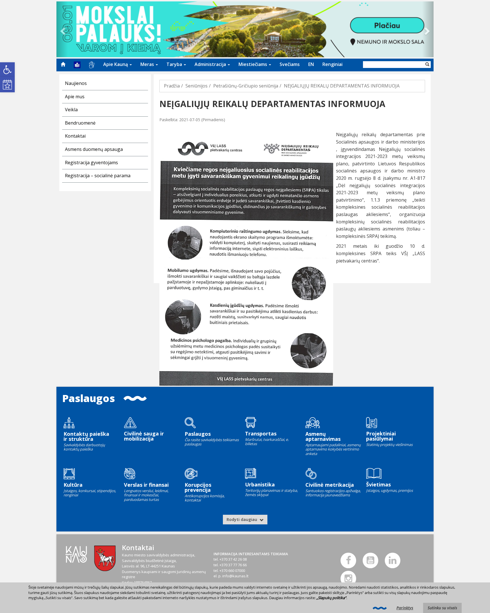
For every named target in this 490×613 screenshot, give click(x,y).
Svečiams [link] (290, 64)
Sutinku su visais (442, 607)
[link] (7, 69)
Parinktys (404, 607)
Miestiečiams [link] (253, 64)
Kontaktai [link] (75, 136)
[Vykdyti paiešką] (427, 64)
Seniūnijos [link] (196, 86)
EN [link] (311, 64)
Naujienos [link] (76, 83)
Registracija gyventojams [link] (91, 162)
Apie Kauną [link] (116, 64)
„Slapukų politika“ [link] (331, 597)
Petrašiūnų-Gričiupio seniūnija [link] (245, 86)
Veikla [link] (71, 109)
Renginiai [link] (332, 64)
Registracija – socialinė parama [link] (97, 175)
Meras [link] (147, 64)
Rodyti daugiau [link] (242, 519)
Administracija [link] (211, 64)
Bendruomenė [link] (80, 123)
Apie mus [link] (75, 96)
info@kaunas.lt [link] (235, 575)
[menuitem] (62, 64)
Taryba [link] (174, 64)
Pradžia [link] (172, 86)
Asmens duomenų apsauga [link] (94, 149)
